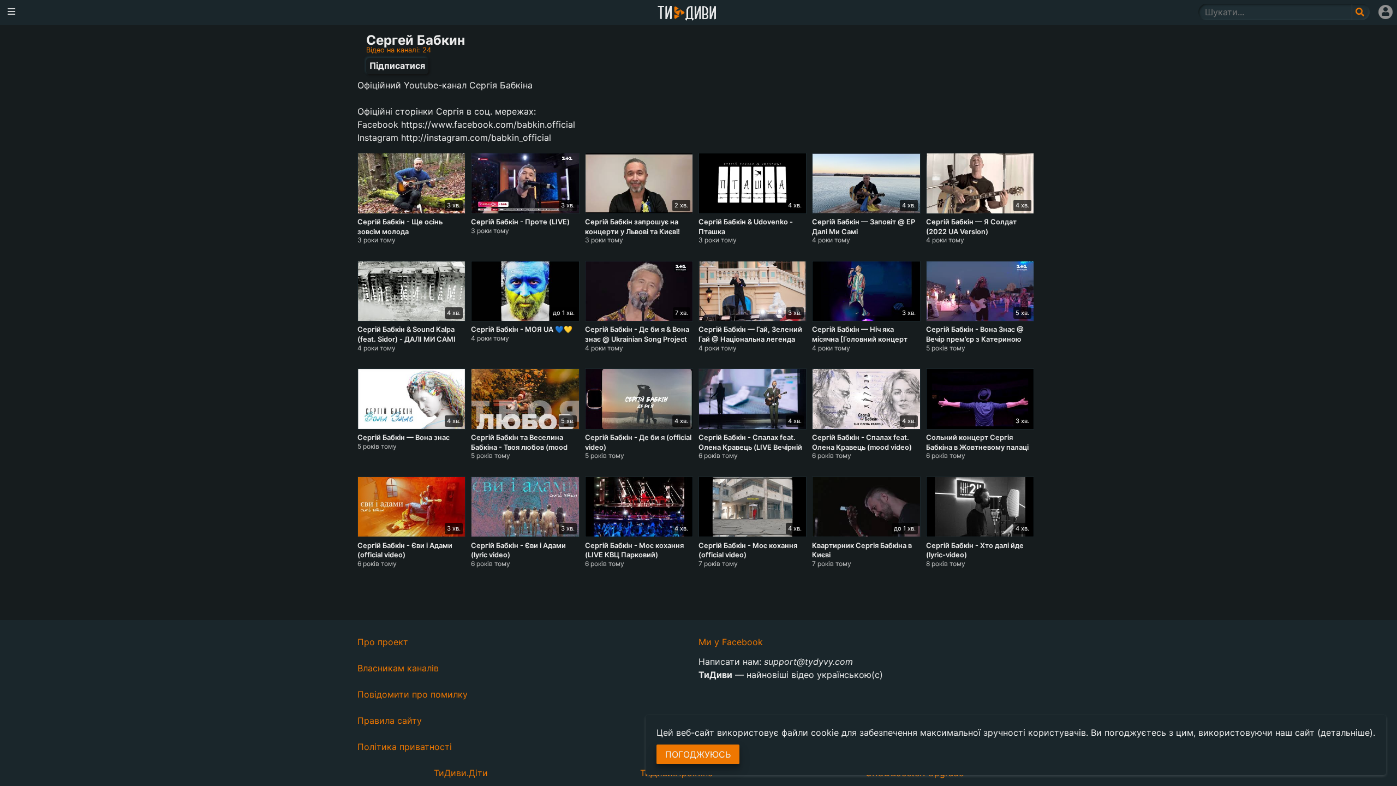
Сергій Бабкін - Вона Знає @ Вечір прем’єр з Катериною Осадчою (975, 339)
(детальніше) (1345, 732)
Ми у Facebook (730, 641)
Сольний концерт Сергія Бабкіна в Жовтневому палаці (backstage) (977, 447)
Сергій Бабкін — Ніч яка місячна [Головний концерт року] (860, 339)
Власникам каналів (398, 668)
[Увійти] (1385, 12)
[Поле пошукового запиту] (1361, 12)
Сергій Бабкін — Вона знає (403, 437)
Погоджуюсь (698, 754)
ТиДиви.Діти (461, 772)
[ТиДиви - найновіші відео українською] (687, 14)
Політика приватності (404, 746)
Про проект (382, 641)
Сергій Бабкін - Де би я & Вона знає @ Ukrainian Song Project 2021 (637, 339)
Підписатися (397, 65)
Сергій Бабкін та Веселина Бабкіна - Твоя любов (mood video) (519, 447)
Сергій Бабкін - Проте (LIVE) (520, 222)
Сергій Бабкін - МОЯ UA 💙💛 (521, 329)
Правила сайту (389, 720)
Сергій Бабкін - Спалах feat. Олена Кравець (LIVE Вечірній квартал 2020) (750, 447)
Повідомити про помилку (412, 694)
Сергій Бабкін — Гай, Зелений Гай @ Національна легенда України (750, 339)
